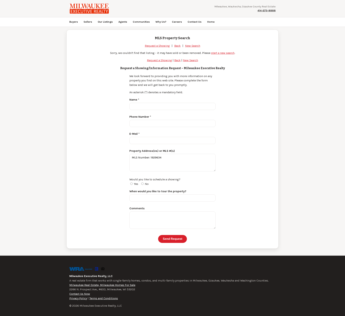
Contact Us (194, 21)
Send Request (172, 238)
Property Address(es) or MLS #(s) (152, 151)
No (146, 184)
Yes (135, 184)
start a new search (222, 53)
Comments (137, 208)
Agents (122, 21)
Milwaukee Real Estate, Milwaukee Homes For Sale (102, 285)
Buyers (73, 21)
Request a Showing (157, 45)
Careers (177, 21)
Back (177, 45)
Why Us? (160, 21)
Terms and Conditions (103, 298)
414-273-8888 (266, 10)
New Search (192, 45)
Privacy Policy (78, 298)
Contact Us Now (79, 294)
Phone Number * (140, 116)
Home (211, 21)
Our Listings (105, 21)
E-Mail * (134, 133)
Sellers (88, 21)
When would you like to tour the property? (157, 191)
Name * (134, 99)
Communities (141, 21)
